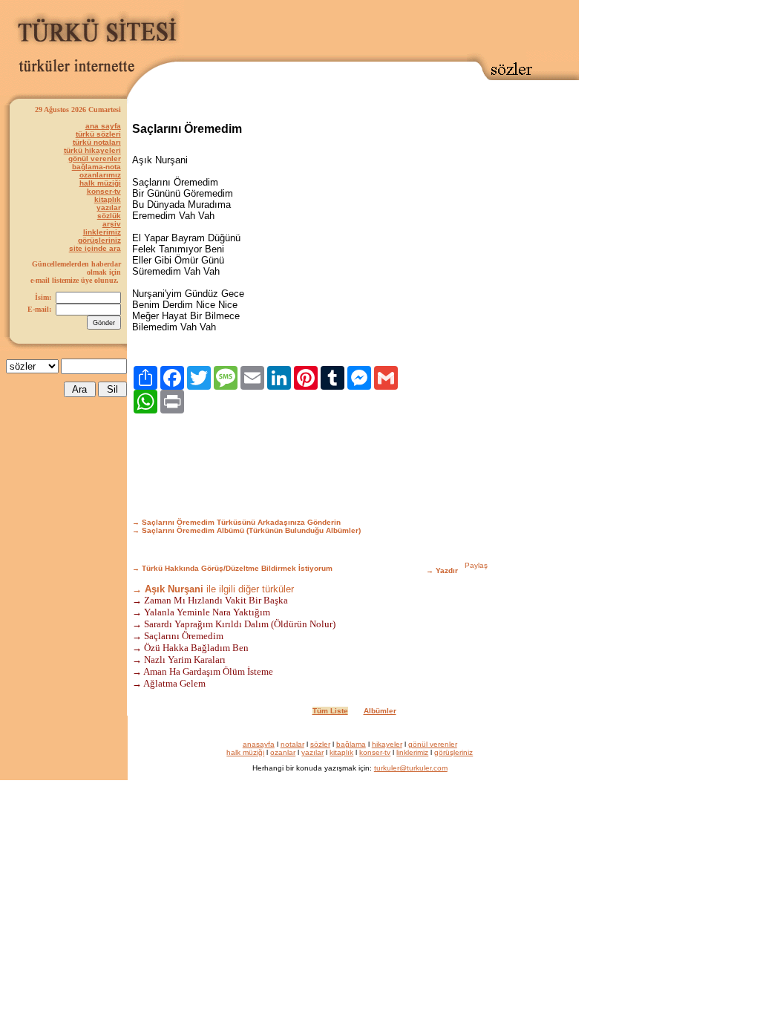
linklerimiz (102, 232)
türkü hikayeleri (92, 150)
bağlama (351, 744)
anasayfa (259, 744)
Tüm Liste (330, 711)
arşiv (111, 224)
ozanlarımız (100, 175)
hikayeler (387, 744)
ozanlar (282, 752)
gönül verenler (94, 158)
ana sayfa (103, 126)
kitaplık (107, 199)
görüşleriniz (99, 240)
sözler (320, 744)
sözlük (109, 216)
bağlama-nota (96, 167)
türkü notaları (97, 142)
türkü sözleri (98, 134)
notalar (292, 744)
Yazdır (447, 570)
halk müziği (100, 183)
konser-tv (104, 191)
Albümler (380, 711)
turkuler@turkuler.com (411, 768)
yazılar (108, 207)
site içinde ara (95, 248)
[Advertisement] (381, 27)
